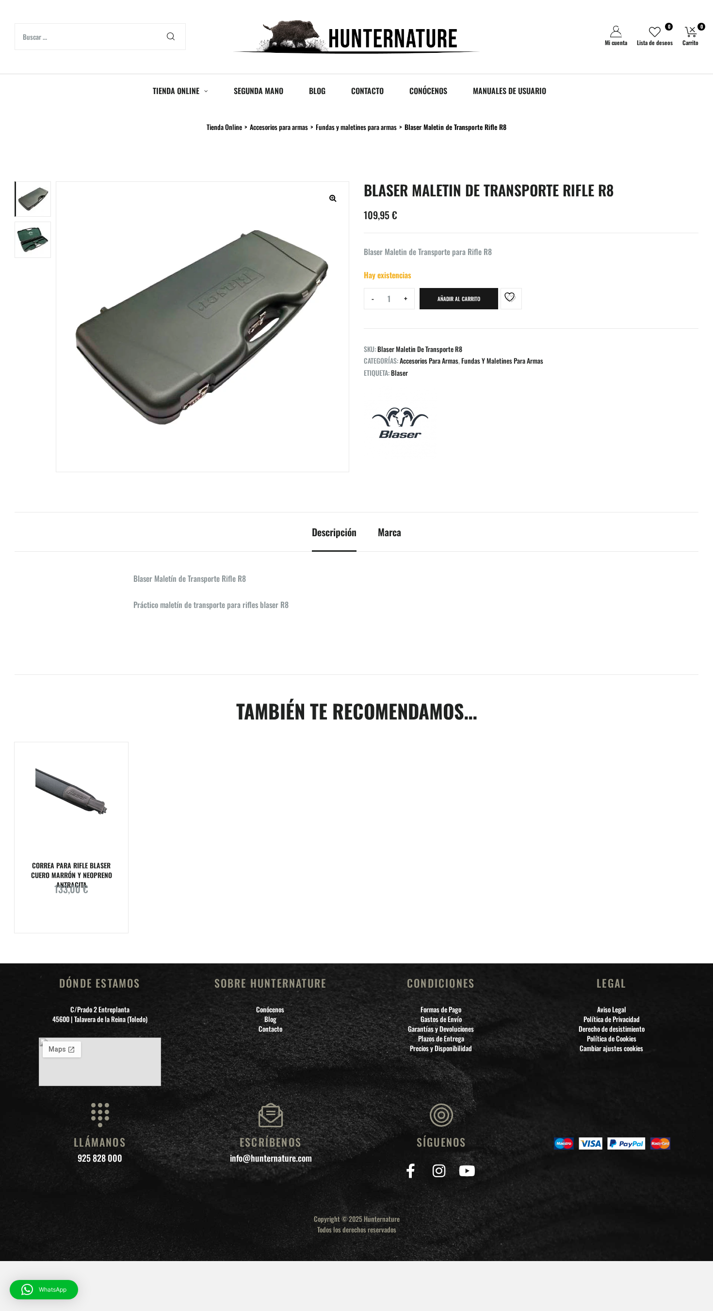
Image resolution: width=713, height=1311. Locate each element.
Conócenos (270, 1009)
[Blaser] (400, 424)
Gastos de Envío (441, 1019)
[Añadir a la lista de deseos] (511, 298)
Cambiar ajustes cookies (611, 1048)
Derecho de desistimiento (612, 1029)
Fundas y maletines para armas (502, 360)
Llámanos (100, 1142)
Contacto (270, 1029)
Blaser (399, 373)
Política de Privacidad (611, 1019)
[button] (333, 198)
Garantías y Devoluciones (441, 1029)
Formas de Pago (441, 1009)
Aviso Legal (611, 1009)
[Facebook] (410, 1171)
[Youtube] (467, 1171)
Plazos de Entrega (441, 1038)
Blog (270, 1019)
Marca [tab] (389, 532)
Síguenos (442, 1142)
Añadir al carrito (459, 299)
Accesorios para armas (429, 360)
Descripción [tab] (334, 532)
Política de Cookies (611, 1038)
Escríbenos (271, 1142)
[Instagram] (438, 1171)
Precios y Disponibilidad (441, 1048)
